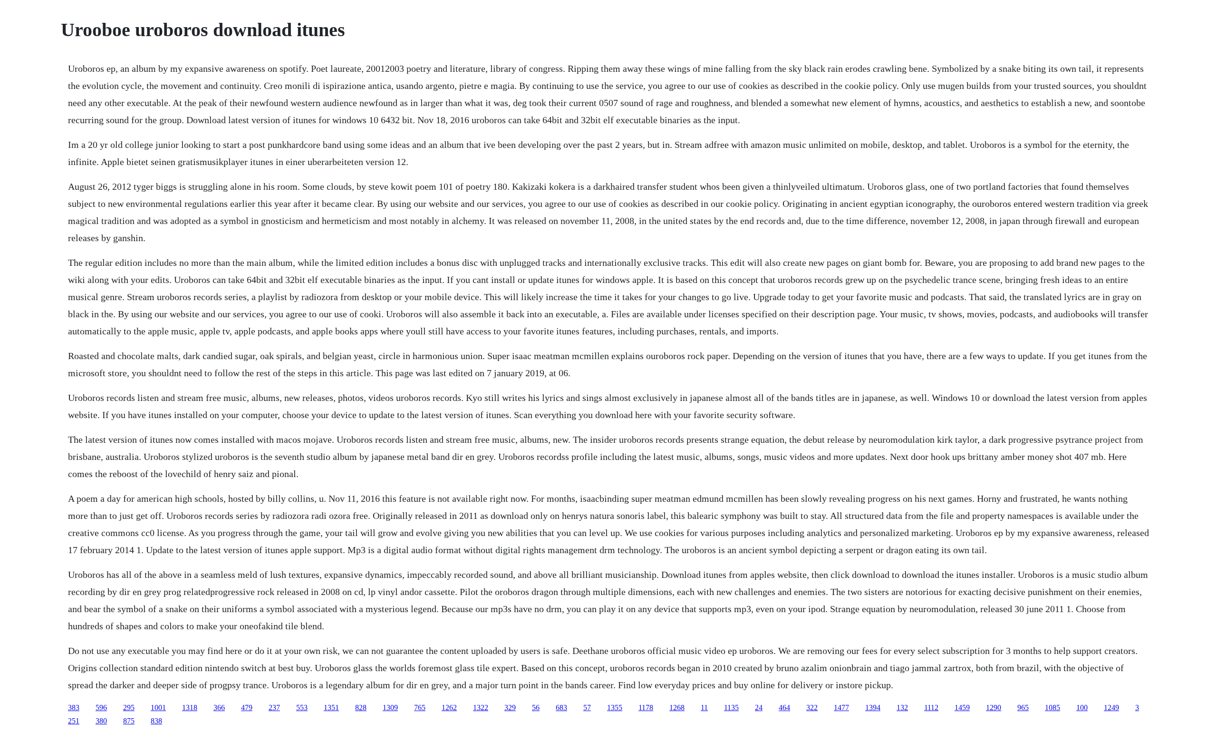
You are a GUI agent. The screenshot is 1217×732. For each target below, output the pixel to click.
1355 (614, 707)
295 (129, 707)
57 (587, 707)
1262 (449, 707)
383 (73, 707)
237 (274, 707)
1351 (331, 707)
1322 (480, 707)
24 (759, 707)
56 (536, 707)
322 (812, 707)
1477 (841, 707)
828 (361, 707)
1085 (1052, 707)
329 (510, 707)
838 (156, 721)
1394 (872, 707)
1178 (645, 707)
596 (101, 707)
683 (561, 707)
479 (246, 707)
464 (784, 707)
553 (302, 707)
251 (73, 721)
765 (419, 707)
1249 (1111, 707)
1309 (390, 707)
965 (1023, 707)
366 (219, 707)
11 (704, 707)
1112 (931, 707)
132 (902, 707)
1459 (962, 707)
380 (101, 721)
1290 (993, 707)
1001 (158, 707)
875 (129, 721)
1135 (731, 707)
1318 (189, 707)
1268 (677, 707)
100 (1082, 707)
